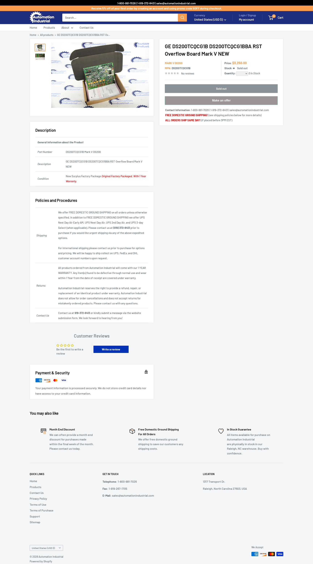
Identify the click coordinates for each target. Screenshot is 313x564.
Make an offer (221, 102)
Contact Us (86, 27)
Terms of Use (38, 504)
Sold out (221, 88)
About (65, 27)
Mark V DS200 (174, 63)
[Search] (182, 18)
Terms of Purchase (41, 510)
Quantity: (230, 73)
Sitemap (35, 522)
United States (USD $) (43, 548)
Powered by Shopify (41, 561)
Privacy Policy (38, 498)
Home (33, 27)
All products (46, 34)
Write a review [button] (111, 349)
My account (246, 19)
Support (35, 516)
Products (49, 27)
